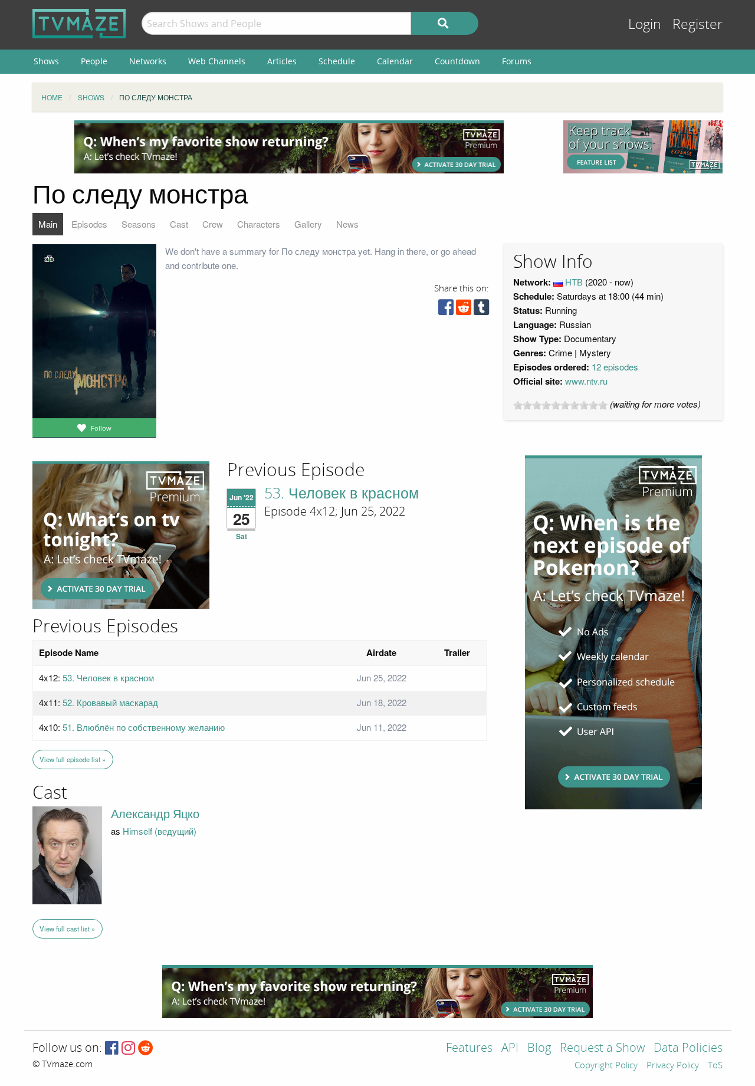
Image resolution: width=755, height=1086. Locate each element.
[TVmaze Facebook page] (112, 1048)
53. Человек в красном (341, 494)
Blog (539, 1048)
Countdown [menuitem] (457, 61)
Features (469, 1048)
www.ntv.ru (586, 381)
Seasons (139, 224)
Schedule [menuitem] (337, 61)
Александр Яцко (155, 814)
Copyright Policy (606, 1066)
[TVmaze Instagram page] (128, 1048)
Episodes (89, 224)
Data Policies (688, 1048)
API (509, 1048)
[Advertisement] (289, 146)
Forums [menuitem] (516, 61)
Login (644, 24)
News (347, 224)
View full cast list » (67, 928)
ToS (715, 1066)
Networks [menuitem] (147, 61)
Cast (179, 224)
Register (697, 24)
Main (47, 224)
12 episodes (615, 366)
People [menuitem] (94, 61)
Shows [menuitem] (46, 61)
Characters (258, 224)
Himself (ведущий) (159, 831)
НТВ (574, 281)
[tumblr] (481, 310)
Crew (212, 224)
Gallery (308, 224)
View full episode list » (73, 759)
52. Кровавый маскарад (110, 702)
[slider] (560, 405)
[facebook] (446, 310)
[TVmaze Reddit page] (145, 1048)
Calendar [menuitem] (395, 61)
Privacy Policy (672, 1066)
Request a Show (602, 1048)
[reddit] (463, 310)
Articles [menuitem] (282, 61)
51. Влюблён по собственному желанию (144, 727)
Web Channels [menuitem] (216, 61)
